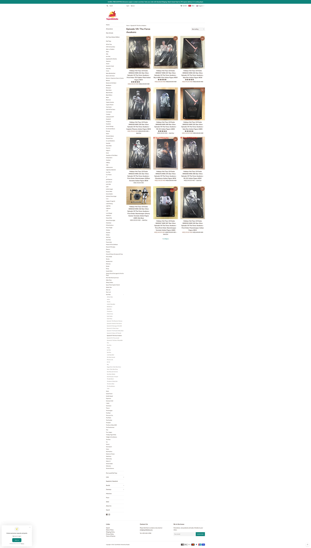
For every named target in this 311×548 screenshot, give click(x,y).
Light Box (108, 206)
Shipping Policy (110, 532)
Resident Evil (109, 261)
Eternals (108, 131)
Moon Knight (109, 227)
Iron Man (108, 172)
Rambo (108, 259)
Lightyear (108, 208)
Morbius (108, 230)
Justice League (109, 189)
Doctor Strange (109, 126)
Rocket (107, 266)
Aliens (107, 51)
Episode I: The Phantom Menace (114, 321)
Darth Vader (109, 316)
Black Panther (109, 92)
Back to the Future (110, 75)
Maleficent (108, 215)
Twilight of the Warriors (111, 437)
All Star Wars (110, 297)
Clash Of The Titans (110, 109)
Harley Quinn (109, 157)
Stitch (107, 391)
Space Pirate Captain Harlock (113, 285)
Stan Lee (108, 289)
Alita (107, 54)
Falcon (107, 133)
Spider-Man (109, 287)
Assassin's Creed (110, 66)
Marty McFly (109, 218)
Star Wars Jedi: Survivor (112, 371)
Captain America (110, 102)
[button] (135, 82)
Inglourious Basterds (111, 169)
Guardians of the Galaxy (111, 155)
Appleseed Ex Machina (111, 59)
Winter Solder (109, 463)
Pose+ (107, 497)
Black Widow (109, 95)
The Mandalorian (111, 386)
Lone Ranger (109, 213)
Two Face (108, 439)
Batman (108, 80)
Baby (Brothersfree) (110, 73)
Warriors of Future (110, 454)
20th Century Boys (110, 46)
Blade (107, 97)
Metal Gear (108, 222)
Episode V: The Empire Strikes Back (115, 330)
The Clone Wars (110, 383)
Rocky (107, 268)
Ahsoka (108, 301)
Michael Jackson (110, 225)
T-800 (107, 403)
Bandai (115, 485)
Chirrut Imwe (110, 313)
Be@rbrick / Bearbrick (112, 481)
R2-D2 (108, 362)
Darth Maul (109, 318)
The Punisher (109, 420)
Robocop (108, 263)
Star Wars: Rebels (111, 374)
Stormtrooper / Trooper (112, 376)
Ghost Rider (109, 145)
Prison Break (109, 256)
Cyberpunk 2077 (110, 116)
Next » (167, 239)
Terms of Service (110, 536)
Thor (107, 429)
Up (107, 442)
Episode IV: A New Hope (112, 328)
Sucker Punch (109, 393)
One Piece (108, 239)
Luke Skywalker (110, 354)
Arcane (107, 63)
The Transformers (110, 427)
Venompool (109, 446)
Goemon (108, 148)
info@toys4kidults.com (146, 530)
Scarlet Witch (109, 271)
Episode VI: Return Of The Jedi (114, 333)
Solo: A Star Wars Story (112, 369)
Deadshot (108, 124)
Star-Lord (108, 292)
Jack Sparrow (109, 179)
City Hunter (109, 107)
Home (107, 25)
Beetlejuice (108, 85)
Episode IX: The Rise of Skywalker (115, 340)
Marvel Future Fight (110, 220)
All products (109, 29)
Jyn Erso (109, 350)
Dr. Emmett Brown (110, 128)
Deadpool (108, 121)
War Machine (109, 451)
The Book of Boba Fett (112, 381)
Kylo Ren (109, 352)
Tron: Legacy (109, 432)
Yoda (108, 388)
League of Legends (110, 201)
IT (106, 177)
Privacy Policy (110, 534)
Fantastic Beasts (110, 136)
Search (108, 510)
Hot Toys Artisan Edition (113, 37)
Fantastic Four (109, 138)
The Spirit (108, 422)
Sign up (132, 5)
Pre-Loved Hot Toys (111, 473)
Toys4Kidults (117, 544)
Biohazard (108, 87)
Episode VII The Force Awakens (114, 335)
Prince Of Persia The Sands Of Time (114, 254)
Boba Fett (109, 309)
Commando (109, 112)
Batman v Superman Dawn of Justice (115, 78)
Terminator (108, 405)
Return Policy (109, 530)
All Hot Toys (109, 44)
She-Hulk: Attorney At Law (112, 277)
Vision (107, 449)
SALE (107, 502)
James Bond (109, 181)
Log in (127, 5)
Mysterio (108, 232)
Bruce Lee (108, 99)
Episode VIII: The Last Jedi (113, 338)
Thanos (108, 408)
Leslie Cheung (109, 203)
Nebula (107, 234)
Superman (108, 398)
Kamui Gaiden (109, 194)
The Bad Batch (110, 379)
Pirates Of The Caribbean (112, 244)
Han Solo (109, 345)
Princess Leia (110, 359)
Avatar (107, 70)
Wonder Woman (110, 468)
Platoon (108, 249)
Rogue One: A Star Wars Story (114, 367)
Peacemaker (109, 242)
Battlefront (109, 306)
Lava (107, 198)
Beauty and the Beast (111, 83)
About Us (108, 506)
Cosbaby (108, 114)
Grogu (108, 347)
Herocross (109, 493)
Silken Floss (109, 280)
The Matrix (108, 417)
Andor (108, 299)
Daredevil (108, 119)
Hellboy (108, 162)
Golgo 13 (108, 150)
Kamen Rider (109, 191)
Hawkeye (108, 160)
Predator (108, 251)
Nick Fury (108, 237)
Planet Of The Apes (110, 247)
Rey (108, 364)
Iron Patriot (109, 174)
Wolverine (108, 466)
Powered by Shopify (125, 544)
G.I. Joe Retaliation (110, 140)
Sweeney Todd (109, 401)
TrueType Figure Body (111, 434)
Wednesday (109, 458)
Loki (107, 210)
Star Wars (115, 294)
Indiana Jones (109, 167)
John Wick (108, 184)
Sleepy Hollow (109, 282)
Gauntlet (108, 143)
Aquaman (108, 61)
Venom (107, 444)
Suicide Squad (109, 396)
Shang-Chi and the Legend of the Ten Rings (115, 274)
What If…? (108, 461)
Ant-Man (108, 56)
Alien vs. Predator (110, 49)
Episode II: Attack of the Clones (114, 323)
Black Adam (109, 90)
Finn (108, 342)
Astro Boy (108, 68)
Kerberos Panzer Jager (111, 196)
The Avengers (109, 410)
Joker (107, 186)
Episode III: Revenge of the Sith (114, 326)
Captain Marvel (109, 104)
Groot (107, 153)
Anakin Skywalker (111, 304)
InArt (115, 477)
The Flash (108, 413)
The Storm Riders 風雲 (111, 425)
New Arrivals (109, 33)
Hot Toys (115, 41)
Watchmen (108, 456)
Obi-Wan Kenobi (111, 357)
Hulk (107, 165)
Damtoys (115, 489)
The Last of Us (109, 415)
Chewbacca (109, 311)
